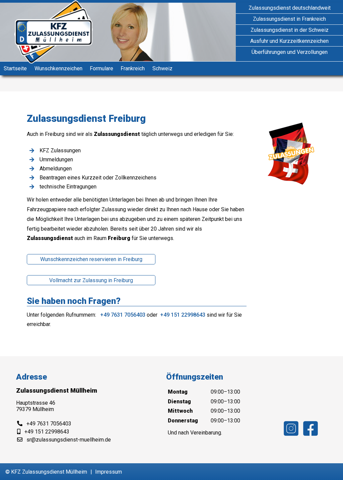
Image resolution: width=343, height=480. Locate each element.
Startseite (15, 68)
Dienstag (179, 401)
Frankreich (133, 68)
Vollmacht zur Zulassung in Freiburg (91, 280)
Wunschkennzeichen (58, 68)
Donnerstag (183, 420)
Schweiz (162, 68)
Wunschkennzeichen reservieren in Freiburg (91, 259)
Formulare (101, 68)
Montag (178, 392)
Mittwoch (180, 411)
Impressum (108, 472)
